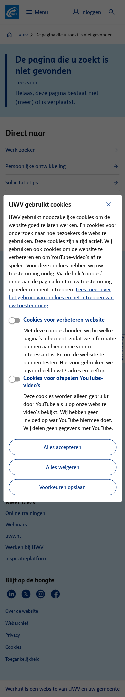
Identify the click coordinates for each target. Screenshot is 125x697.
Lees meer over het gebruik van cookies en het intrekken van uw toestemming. (61, 297)
